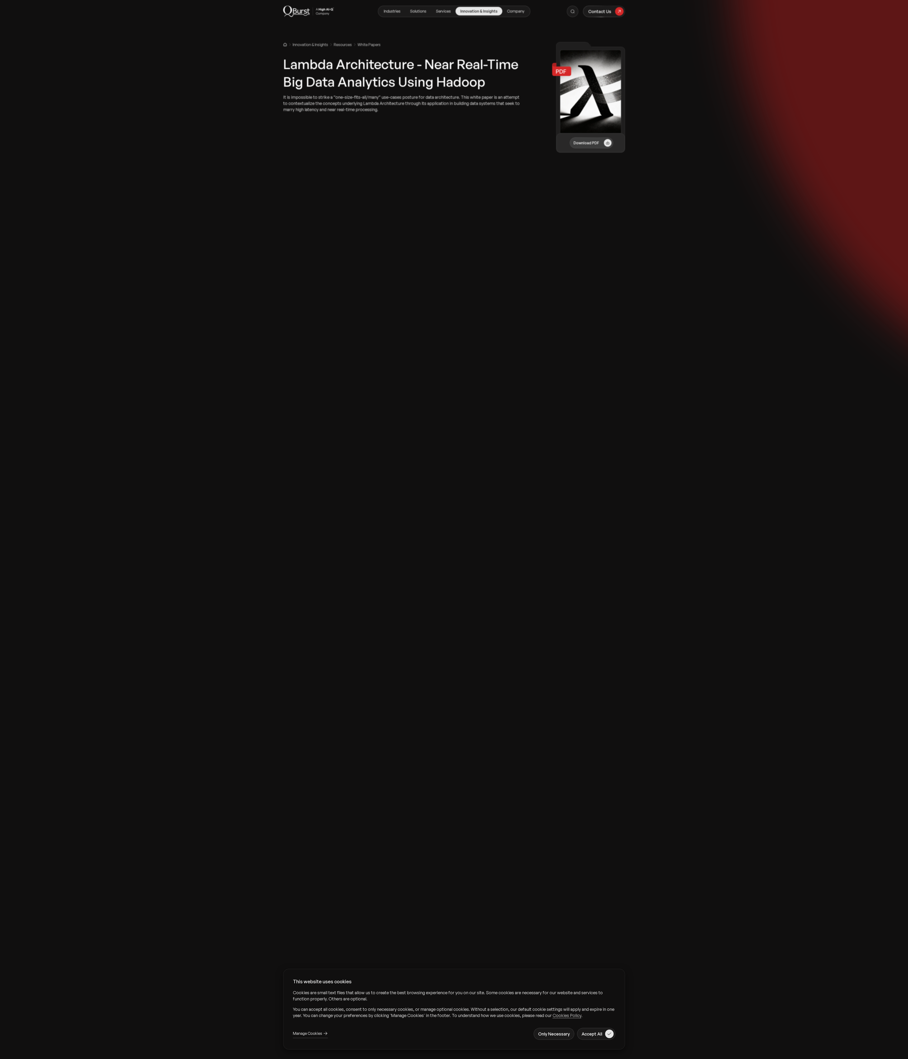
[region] (454, 1003)
